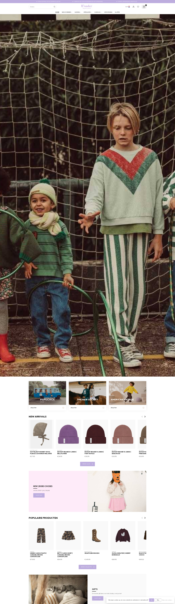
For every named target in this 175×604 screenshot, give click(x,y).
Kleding (77, 12)
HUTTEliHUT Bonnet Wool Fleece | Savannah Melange (41, 452)
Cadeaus (97, 12)
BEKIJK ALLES (86, 464)
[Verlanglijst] (138, 7)
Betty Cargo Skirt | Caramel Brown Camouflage (65, 554)
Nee (158, 600)
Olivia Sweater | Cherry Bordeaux (121, 554)
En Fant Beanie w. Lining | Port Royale (94, 452)
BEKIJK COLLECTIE (86, 567)
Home (57, 12)
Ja (151, 600)
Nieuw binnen (66, 12)
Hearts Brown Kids (92, 553)
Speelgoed (87, 12)
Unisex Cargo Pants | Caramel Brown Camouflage (38, 554)
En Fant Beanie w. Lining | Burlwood (121, 452)
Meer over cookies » (167, 600)
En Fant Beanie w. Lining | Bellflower (66, 452)
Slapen (117, 12)
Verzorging (108, 12)
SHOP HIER (39, 495)
